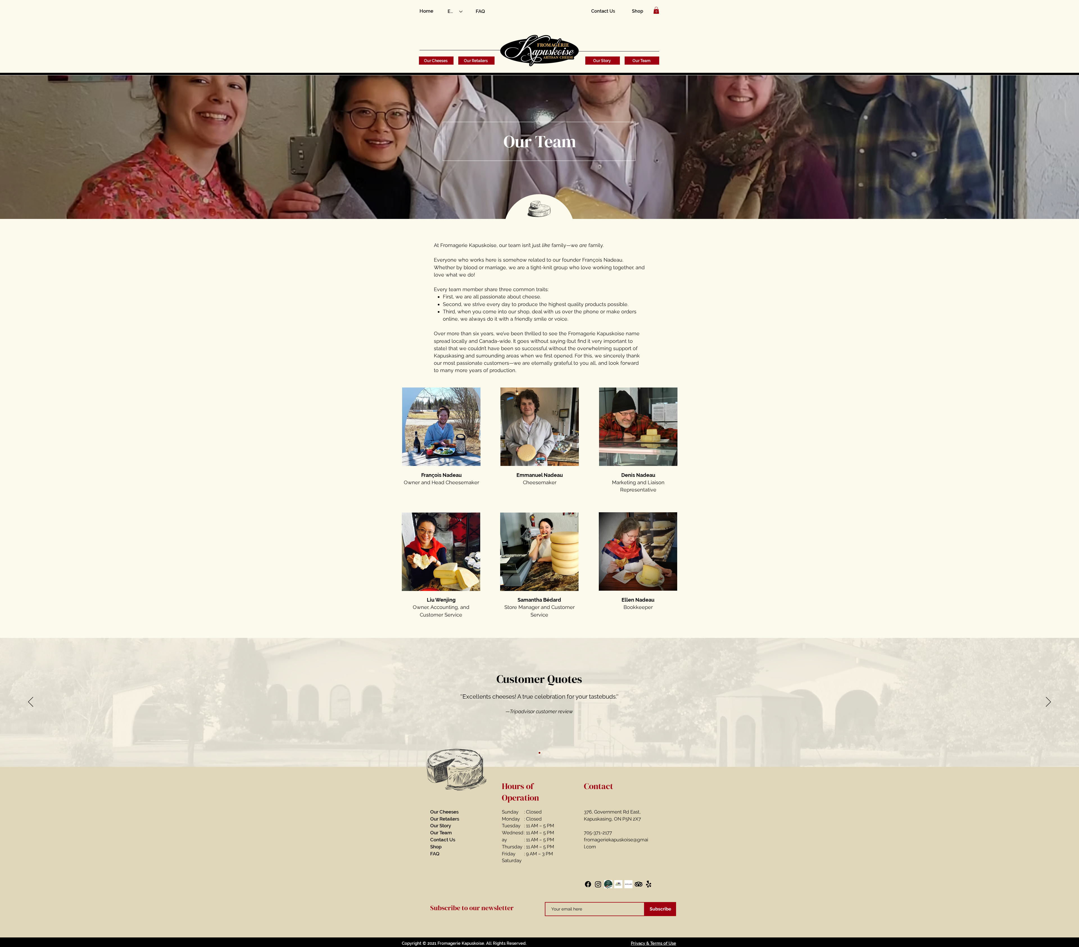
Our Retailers (444, 819)
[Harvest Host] (618, 884)
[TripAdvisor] (638, 884)
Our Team (441, 832)
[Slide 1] (539, 753)
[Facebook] (588, 884)
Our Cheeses (444, 812)
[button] (656, 10)
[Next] (1048, 702)
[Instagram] (598, 884)
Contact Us (442, 839)
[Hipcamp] (628, 884)
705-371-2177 (598, 832)
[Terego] (608, 884)
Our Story (440, 825)
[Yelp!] (649, 884)
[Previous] (30, 702)
